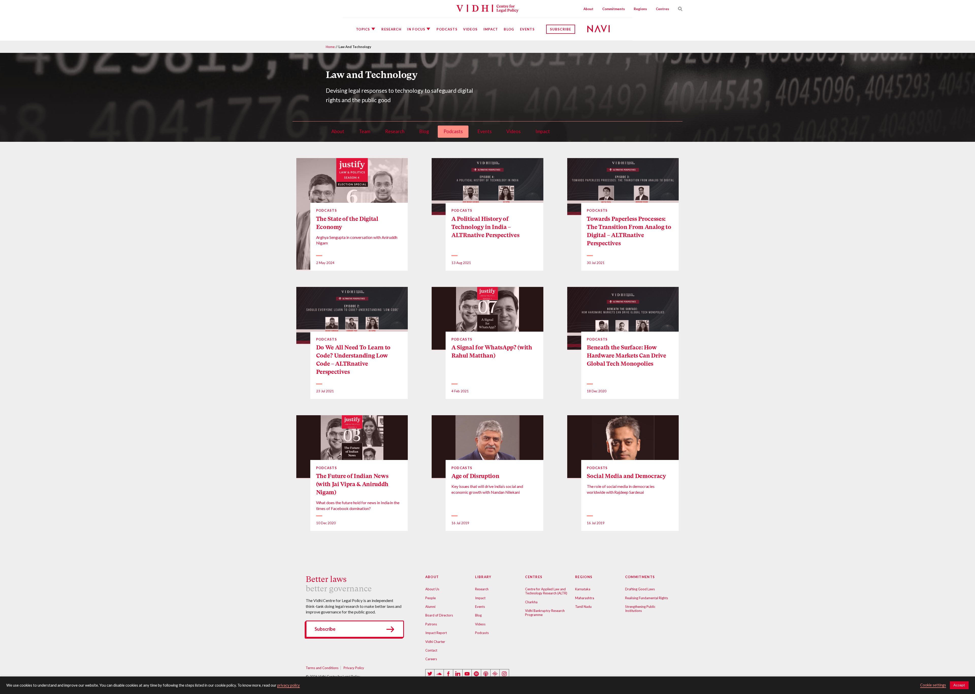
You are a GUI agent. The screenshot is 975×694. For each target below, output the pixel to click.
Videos (470, 29)
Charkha (531, 602)
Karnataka (582, 589)
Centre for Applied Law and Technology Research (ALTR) (546, 591)
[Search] (678, 9)
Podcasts (446, 29)
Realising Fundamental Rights (646, 598)
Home (330, 47)
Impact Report (436, 633)
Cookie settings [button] (933, 685)
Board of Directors (439, 615)
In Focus (416, 29)
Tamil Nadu (583, 607)
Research (391, 29)
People (430, 598)
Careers (431, 659)
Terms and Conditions (322, 668)
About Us (432, 589)
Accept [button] (959, 685)
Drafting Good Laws (640, 589)
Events (527, 29)
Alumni (430, 607)
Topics (363, 29)
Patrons (431, 624)
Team (364, 131)
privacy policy (288, 685)
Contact (431, 650)
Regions (640, 9)
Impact (490, 29)
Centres (662, 9)
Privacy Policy (354, 668)
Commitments (613, 9)
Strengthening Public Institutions (640, 609)
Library (483, 577)
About (588, 9)
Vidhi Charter (435, 642)
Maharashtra (584, 598)
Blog (509, 29)
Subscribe (560, 29)
